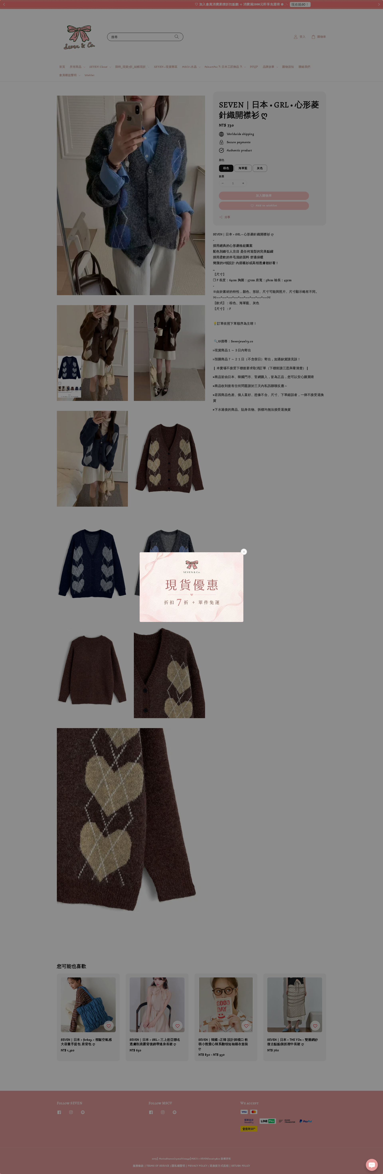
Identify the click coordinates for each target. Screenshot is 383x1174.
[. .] (191, 587)
